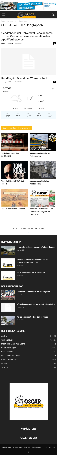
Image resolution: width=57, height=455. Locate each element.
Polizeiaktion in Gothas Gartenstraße (32, 317)
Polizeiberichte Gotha (10, 355)
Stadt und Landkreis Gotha (13, 344)
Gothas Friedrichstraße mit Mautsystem (33, 292)
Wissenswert (7, 351)
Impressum (6, 447)
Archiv (4, 336)
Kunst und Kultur (9, 359)
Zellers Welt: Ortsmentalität (13, 209)
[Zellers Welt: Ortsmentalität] (14, 198)
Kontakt (52, 447)
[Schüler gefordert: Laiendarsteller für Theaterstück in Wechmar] (8, 263)
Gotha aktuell (7, 340)
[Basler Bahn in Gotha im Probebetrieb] (43, 142)
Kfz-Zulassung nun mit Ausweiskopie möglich (36, 304)
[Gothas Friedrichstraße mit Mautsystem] (8, 295)
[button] (53, 14)
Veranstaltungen (8, 347)
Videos (4, 363)
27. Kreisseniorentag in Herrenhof (31, 272)
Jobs (45, 447)
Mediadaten (36, 447)
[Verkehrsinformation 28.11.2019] (14, 142)
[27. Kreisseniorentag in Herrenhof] (8, 275)
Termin (4, 367)
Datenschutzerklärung (21, 447)
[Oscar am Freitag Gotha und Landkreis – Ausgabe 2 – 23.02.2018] (43, 198)
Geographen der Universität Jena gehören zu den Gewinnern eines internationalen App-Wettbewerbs (27, 36)
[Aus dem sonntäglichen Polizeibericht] (43, 170)
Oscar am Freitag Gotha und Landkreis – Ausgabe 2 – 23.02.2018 (41, 211)
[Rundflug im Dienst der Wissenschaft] (28, 61)
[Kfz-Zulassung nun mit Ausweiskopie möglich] (8, 307)
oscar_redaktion (7, 43)
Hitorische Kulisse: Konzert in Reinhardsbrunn (36, 247)
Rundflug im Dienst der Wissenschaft (24, 78)
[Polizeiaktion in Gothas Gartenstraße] (8, 320)
